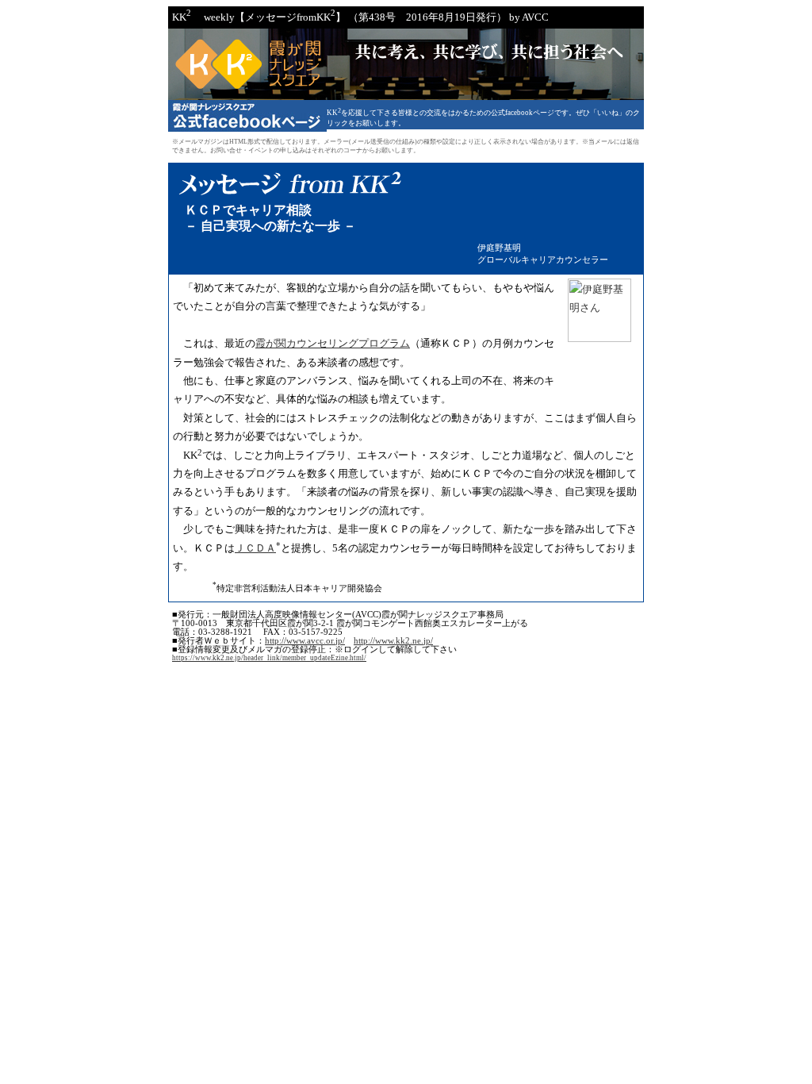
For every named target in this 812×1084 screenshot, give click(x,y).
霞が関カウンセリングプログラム (332, 343)
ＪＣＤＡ (255, 548)
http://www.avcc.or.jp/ (305, 640)
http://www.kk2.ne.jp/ (393, 640)
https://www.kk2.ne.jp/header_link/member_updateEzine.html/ (269, 658)
